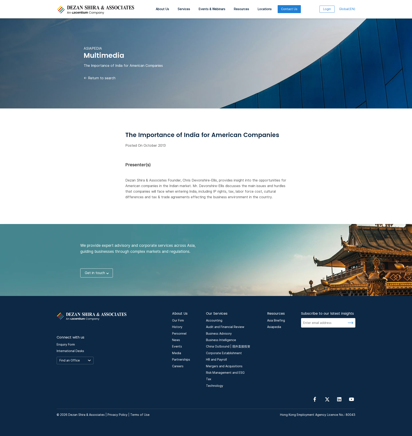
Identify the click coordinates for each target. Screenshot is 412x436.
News (176, 340)
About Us (162, 9)
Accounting (214, 320)
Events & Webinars (212, 9)
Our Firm (178, 320)
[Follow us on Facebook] (314, 399)
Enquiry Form (66, 344)
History (177, 327)
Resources (241, 9)
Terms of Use (140, 414)
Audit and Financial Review (225, 327)
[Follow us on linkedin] (339, 399)
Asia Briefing (276, 320)
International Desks (70, 351)
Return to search (99, 78)
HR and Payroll (216, 359)
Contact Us (289, 9)
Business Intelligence (221, 340)
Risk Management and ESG (225, 372)
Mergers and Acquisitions (224, 366)
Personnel (179, 333)
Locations (265, 9)
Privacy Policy (117, 414)
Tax (208, 379)
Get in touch (95, 273)
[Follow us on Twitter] (327, 399)
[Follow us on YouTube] (351, 399)
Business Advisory (219, 333)
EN (347, 9)
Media (176, 353)
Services (184, 9)
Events (177, 346)
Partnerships (181, 359)
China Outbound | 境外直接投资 (228, 346)
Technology (214, 385)
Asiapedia (274, 327)
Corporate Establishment (224, 353)
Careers (177, 366)
